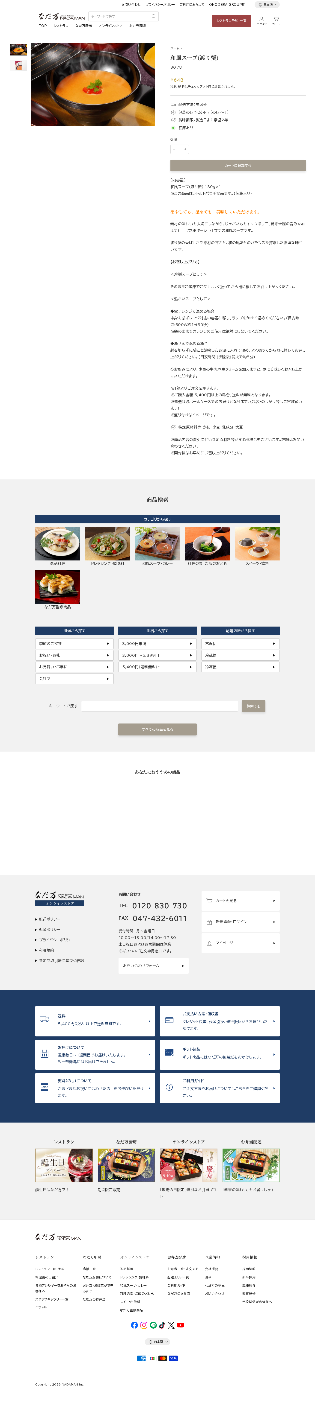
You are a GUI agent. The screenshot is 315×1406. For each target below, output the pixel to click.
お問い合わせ (131, 4)
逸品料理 (127, 1269)
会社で (45, 678)
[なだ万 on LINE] (153, 1327)
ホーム (174, 48)
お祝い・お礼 (49, 655)
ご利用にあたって (192, 4)
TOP (43, 25)
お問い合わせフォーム (141, 966)
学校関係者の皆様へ (257, 1302)
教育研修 (249, 1293)
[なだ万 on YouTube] (180, 1326)
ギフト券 (41, 1307)
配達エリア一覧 (178, 1277)
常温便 (211, 643)
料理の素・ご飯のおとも (137, 1293)
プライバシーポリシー (160, 4)
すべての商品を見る (157, 729)
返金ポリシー (49, 929)
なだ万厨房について (97, 1277)
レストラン (61, 25)
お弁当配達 (137, 25)
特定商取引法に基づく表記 (61, 961)
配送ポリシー (49, 919)
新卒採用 (249, 1277)
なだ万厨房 (83, 25)
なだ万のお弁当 (94, 1299)
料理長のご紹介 (46, 1277)
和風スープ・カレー (133, 1285)
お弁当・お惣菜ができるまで (98, 1288)
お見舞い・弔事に (53, 667)
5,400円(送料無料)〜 (141, 667)
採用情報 (249, 1269)
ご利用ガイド (176, 1285)
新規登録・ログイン (231, 922)
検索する (254, 706)
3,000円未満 (134, 643)
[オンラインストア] (188, 1165)
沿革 (208, 1277)
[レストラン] (64, 1165)
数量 (174, 139)
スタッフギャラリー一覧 (51, 1299)
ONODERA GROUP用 (227, 4)
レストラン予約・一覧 (232, 20)
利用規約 (46, 950)
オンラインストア (110, 25)
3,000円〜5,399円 (140, 655)
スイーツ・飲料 (130, 1302)
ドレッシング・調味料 (134, 1277)
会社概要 (211, 1269)
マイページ (224, 943)
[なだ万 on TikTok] (162, 1327)
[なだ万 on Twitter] (171, 1327)
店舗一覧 (89, 1269)
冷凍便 (211, 667)
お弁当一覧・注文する (182, 1269)
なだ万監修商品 (131, 1310)
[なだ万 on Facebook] (134, 1327)
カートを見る (226, 901)
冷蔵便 (211, 655)
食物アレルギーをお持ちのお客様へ (55, 1288)
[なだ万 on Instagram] (143, 1327)
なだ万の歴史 (215, 1285)
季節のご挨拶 (50, 643)
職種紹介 (249, 1285)
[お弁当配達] (251, 1165)
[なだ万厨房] (126, 1165)
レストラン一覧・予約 (50, 1269)
